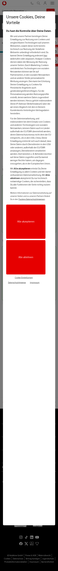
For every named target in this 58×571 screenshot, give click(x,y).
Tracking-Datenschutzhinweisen (31, 199)
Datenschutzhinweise (17, 282)
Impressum (35, 282)
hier (45, 55)
